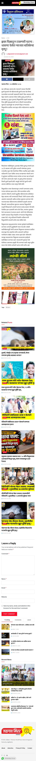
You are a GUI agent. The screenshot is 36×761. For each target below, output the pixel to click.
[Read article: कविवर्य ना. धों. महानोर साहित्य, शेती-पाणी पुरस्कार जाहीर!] (6, 699)
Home (3, 38)
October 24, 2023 (9, 57)
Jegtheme (10, 742)
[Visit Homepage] (18, 3)
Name (4, 579)
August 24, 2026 (6, 464)
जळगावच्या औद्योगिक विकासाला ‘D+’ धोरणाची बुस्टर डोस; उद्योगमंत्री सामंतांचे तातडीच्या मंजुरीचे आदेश (22, 708)
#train (8, 307)
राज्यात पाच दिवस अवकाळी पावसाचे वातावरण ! (22, 650)
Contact (30, 748)
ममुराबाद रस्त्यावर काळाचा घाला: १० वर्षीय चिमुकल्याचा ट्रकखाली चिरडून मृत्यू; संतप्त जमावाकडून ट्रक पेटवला (18, 458)
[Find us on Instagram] (4, 755)
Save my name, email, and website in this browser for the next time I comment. (17, 607)
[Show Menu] (2, 3)
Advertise (10, 748)
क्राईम (7, 38)
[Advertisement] (18, 314)
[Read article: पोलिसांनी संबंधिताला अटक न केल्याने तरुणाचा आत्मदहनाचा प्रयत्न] (18, 407)
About (3, 748)
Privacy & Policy (20, 748)
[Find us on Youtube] (7, 755)
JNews (8, 740)
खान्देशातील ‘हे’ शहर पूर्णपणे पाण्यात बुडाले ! (21, 633)
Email (4, 588)
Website (4, 597)
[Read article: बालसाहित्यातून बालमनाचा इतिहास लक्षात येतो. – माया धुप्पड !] (18, 676)
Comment (5, 554)
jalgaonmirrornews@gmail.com (18, 54)
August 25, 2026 (6, 358)
